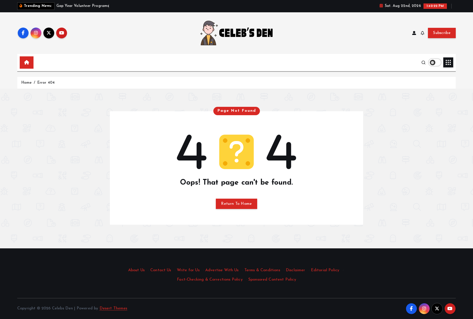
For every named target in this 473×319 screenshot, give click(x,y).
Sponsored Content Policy (272, 280)
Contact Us (160, 270)
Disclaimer (295, 270)
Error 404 (46, 83)
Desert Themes (113, 308)
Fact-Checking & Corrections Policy (209, 280)
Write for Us (188, 270)
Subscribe (442, 33)
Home (26, 83)
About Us (136, 270)
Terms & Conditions (262, 270)
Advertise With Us (222, 270)
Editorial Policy (325, 270)
